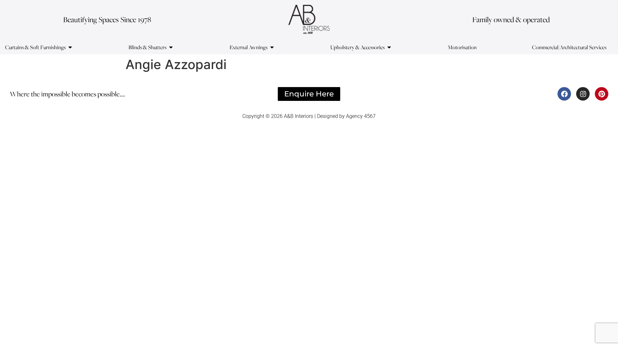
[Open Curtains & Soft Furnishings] (70, 47)
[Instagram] (583, 94)
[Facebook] (564, 94)
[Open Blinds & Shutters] (171, 47)
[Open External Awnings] (272, 47)
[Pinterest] (601, 94)
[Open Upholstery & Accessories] (389, 47)
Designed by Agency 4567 (346, 116)
